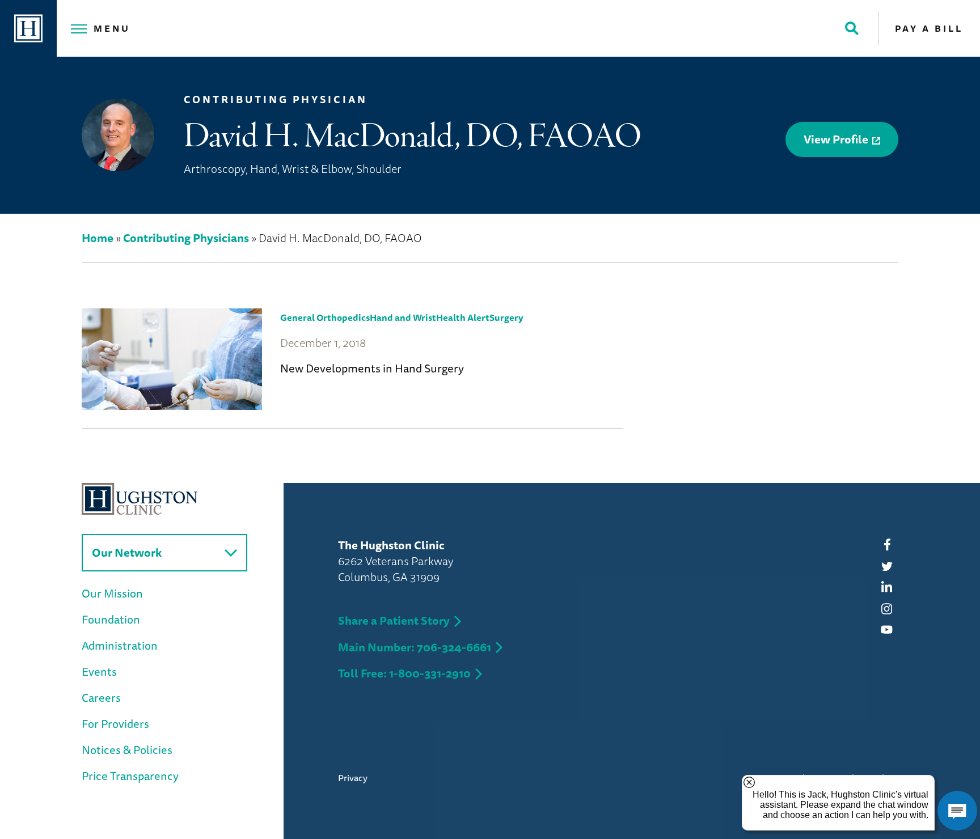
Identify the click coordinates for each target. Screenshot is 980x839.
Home (97, 238)
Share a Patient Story (394, 620)
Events (99, 671)
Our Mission (112, 593)
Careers (101, 697)
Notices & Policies (127, 750)
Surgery (506, 317)
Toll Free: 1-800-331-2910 (404, 673)
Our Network (127, 552)
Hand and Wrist (403, 317)
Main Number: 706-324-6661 (414, 647)
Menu (112, 28)
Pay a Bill (929, 28)
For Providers (115, 723)
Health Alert (462, 317)
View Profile (836, 139)
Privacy (353, 777)
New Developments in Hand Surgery (372, 368)
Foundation (111, 619)
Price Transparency (130, 776)
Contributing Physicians (186, 238)
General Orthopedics (325, 317)
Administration (120, 645)
